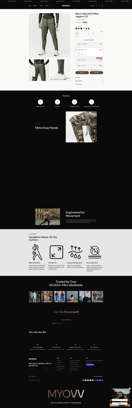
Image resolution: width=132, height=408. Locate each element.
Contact (46, 5)
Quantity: (77, 36)
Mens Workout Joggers (74, 364)
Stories (41, 5)
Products (35, 5)
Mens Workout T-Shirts (74, 369)
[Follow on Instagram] (32, 376)
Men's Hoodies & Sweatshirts (75, 360)
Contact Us (59, 360)
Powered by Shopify (37, 380)
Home (30, 5)
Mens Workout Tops (73, 368)
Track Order (59, 364)
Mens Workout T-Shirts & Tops (75, 366)
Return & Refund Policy (61, 366)
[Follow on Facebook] (29, 376)
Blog (71, 371)
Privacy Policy (59, 369)
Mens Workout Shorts (74, 362)
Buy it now (96, 72)
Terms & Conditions (60, 368)
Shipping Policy (59, 362)
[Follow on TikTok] (35, 376)
